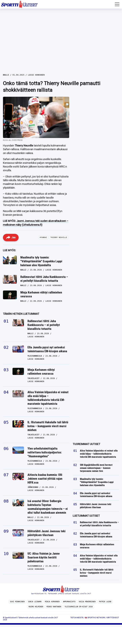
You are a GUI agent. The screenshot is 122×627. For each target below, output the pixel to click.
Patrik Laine (105, 602)
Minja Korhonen (52, 602)
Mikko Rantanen (54, 607)
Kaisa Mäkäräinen (87, 602)
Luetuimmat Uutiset (86, 515)
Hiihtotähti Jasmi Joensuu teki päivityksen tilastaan (46, 533)
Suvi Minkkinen (17, 602)
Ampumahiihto (69, 602)
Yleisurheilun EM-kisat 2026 (79, 607)
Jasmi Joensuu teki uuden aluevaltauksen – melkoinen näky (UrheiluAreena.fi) (35, 222)
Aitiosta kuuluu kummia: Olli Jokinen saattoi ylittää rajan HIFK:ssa (45, 478)
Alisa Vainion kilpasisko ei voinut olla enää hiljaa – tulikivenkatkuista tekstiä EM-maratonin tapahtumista (48, 397)
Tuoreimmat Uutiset (86, 444)
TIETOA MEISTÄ (76, 618)
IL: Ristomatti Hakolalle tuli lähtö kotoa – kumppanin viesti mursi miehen (48, 426)
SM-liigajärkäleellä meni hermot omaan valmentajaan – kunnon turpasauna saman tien (96, 468)
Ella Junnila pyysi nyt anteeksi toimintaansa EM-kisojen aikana (47, 349)
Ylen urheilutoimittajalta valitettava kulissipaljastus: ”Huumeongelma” (45, 452)
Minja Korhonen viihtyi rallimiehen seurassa (41, 294)
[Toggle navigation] (117, 4)
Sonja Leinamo (35, 602)
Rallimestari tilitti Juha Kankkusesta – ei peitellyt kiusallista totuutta (44, 278)
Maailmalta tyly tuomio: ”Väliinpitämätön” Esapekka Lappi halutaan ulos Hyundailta (41, 261)
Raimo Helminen (36, 607)
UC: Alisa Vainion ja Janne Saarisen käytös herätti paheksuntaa (44, 557)
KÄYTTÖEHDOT (113, 618)
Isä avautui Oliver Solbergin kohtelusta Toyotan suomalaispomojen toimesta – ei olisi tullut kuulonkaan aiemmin (48, 506)
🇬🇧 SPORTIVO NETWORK (95, 618)
